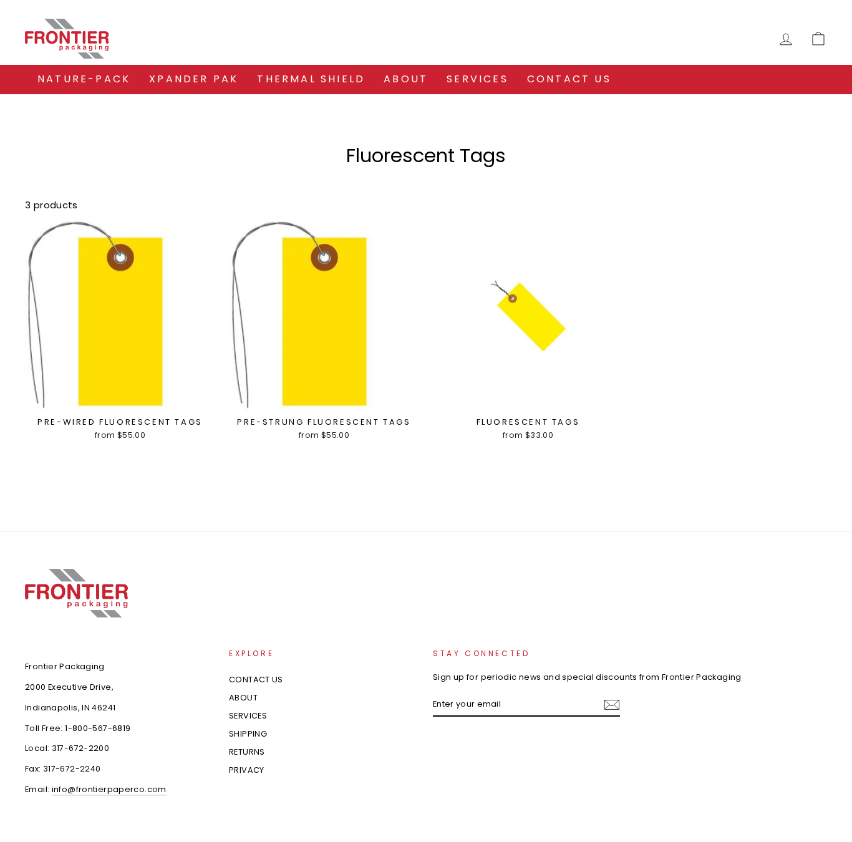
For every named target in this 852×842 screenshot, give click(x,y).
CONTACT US (569, 79)
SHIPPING (248, 733)
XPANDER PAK (193, 79)
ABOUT (406, 79)
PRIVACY (246, 770)
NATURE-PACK (83, 79)
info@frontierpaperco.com (109, 789)
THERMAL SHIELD (311, 79)
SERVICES (477, 79)
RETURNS (247, 752)
